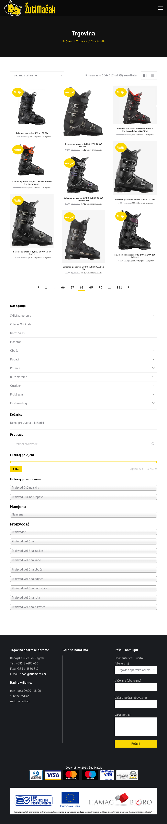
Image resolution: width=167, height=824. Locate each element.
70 (100, 287)
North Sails (17, 333)
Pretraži (153, 444)
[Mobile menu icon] (160, 8)
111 (119, 287)
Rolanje (15, 368)
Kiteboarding (18, 403)
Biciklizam (16, 394)
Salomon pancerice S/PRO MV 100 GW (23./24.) (83, 145)
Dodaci (14, 359)
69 (91, 287)
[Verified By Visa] (107, 779)
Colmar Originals (21, 324)
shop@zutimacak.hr (33, 674)
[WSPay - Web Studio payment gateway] (127, 779)
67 (72, 287)
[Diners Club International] (36, 779)
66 (63, 287)
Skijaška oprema (20, 315)
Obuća (14, 351)
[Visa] (53, 779)
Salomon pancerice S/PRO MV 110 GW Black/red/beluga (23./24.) (135, 129)
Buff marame (18, 377)
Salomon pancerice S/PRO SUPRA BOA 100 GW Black (134, 256)
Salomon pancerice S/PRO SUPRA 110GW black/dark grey (32, 182)
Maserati (16, 342)
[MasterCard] (71, 779)
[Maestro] (90, 779)
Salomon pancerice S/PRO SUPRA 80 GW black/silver (83, 199)
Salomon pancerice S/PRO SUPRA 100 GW (135, 199)
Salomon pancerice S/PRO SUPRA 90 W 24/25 (32, 253)
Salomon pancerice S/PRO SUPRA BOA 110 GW (83, 268)
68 (82, 287)
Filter (16, 469)
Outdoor (15, 386)
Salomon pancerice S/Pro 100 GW (32, 133)
